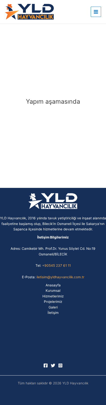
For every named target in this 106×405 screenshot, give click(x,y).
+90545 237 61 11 (56, 265)
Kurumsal (53, 291)
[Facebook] (45, 365)
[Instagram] (60, 365)
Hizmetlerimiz (53, 296)
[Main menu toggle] (96, 12)
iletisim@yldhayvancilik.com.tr (60, 277)
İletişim (53, 313)
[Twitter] (53, 365)
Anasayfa (53, 285)
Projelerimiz (53, 302)
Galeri (53, 307)
